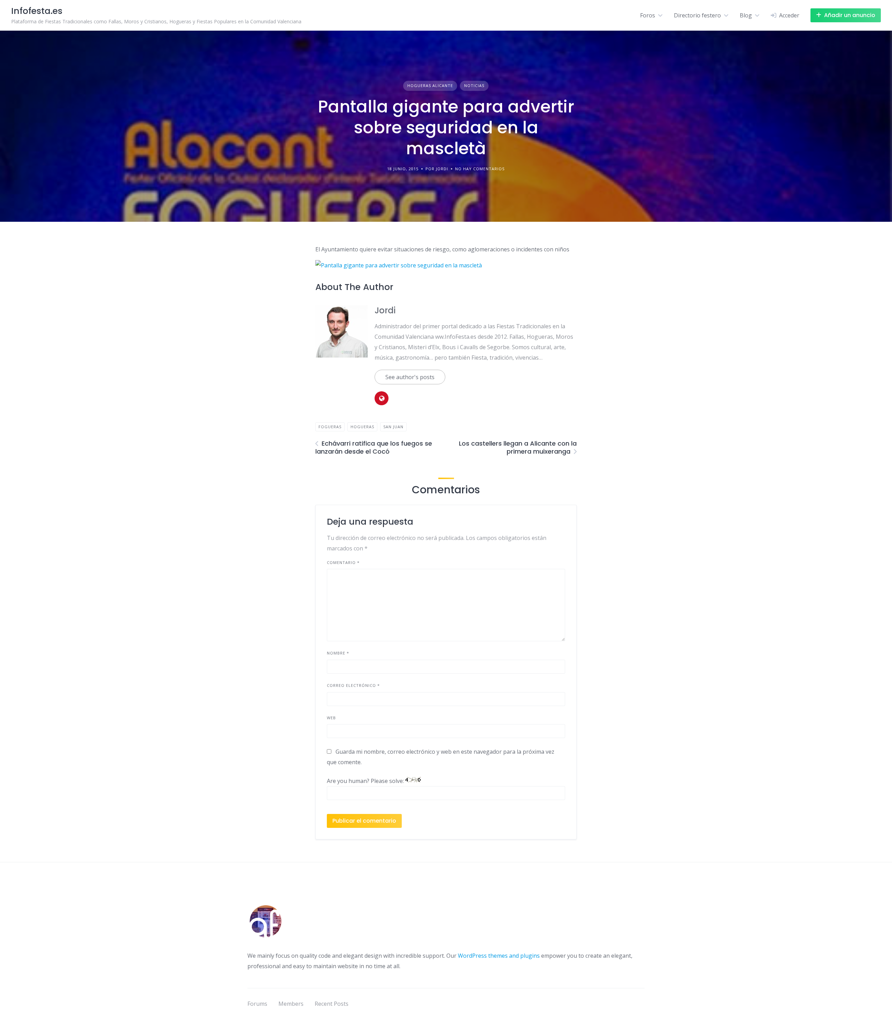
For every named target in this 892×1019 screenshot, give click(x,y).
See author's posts (410, 377)
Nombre (338, 653)
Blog (746, 15)
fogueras (329, 426)
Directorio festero (697, 15)
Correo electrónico (353, 685)
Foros (647, 15)
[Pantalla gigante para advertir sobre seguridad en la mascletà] (398, 265)
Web (331, 717)
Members (290, 1004)
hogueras (362, 426)
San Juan (393, 426)
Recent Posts (331, 1004)
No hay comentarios (480, 168)
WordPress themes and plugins (499, 955)
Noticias (474, 85)
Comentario (343, 562)
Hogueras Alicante (430, 85)
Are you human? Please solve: (366, 781)
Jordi (385, 310)
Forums (257, 1004)
